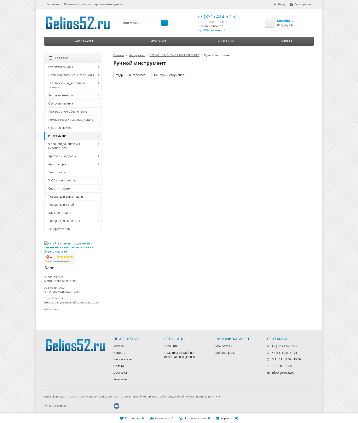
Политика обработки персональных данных (93, 4)
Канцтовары (57, 172)
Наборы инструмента (169, 75)
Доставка (159, 41)
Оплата (286, 41)
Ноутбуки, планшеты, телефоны (71, 75)
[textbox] (143, 23)
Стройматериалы (60, 67)
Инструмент (57, 136)
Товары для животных (64, 221)
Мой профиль (225, 353)
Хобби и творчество (62, 180)
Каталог (61, 58)
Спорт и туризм (59, 188)
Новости (119, 353)
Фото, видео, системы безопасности (64, 146)
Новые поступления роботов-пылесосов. (71, 302)
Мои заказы (223, 346)
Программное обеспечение (67, 111)
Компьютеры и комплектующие (70, 120)
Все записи (51, 309)
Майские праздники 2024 (60, 281)
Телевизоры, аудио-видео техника (66, 85)
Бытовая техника (60, 95)
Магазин (119, 346)
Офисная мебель (60, 128)
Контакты (226, 41)
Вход (281, 4)
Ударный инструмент (131, 75)
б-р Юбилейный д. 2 (211, 30)
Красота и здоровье (62, 156)
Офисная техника (60, 103)
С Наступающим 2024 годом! (62, 291)
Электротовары (59, 213)
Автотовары (57, 164)
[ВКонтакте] (116, 406)
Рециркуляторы (59, 229)
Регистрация (302, 4)
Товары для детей (61, 205)
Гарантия (53, 4)
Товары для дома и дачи (65, 196)
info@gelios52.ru (283, 372)
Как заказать (85, 41)
